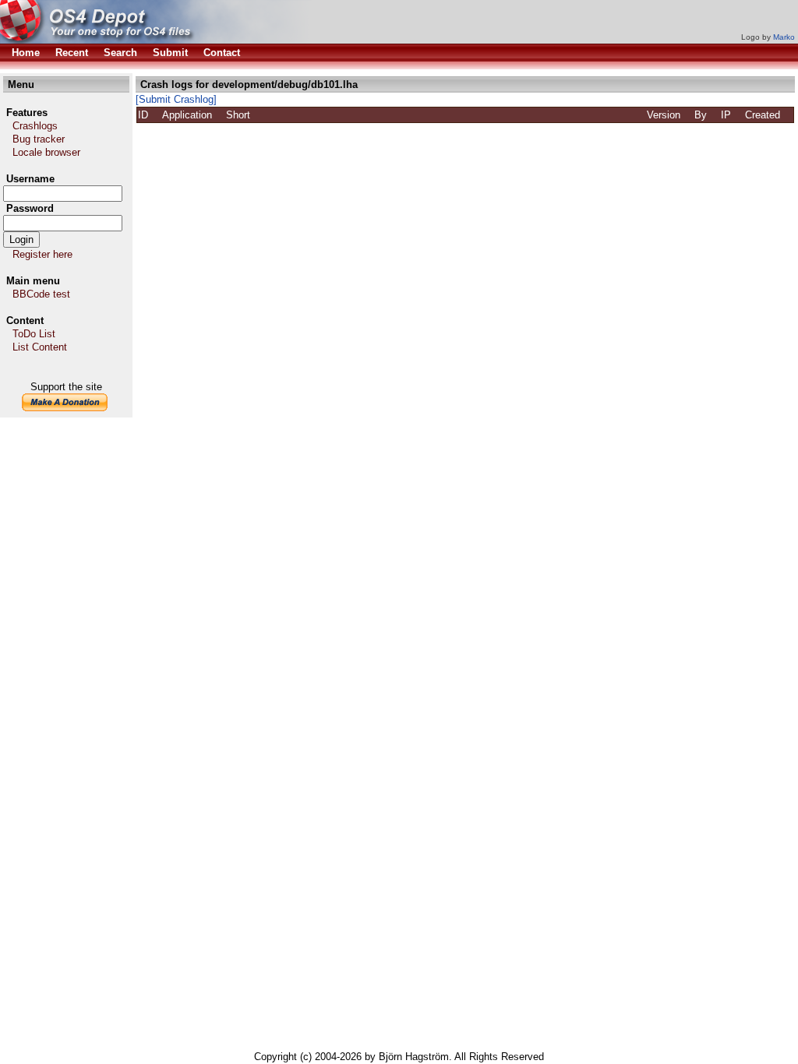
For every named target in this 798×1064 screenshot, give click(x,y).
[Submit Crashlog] (176, 99)
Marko (784, 37)
